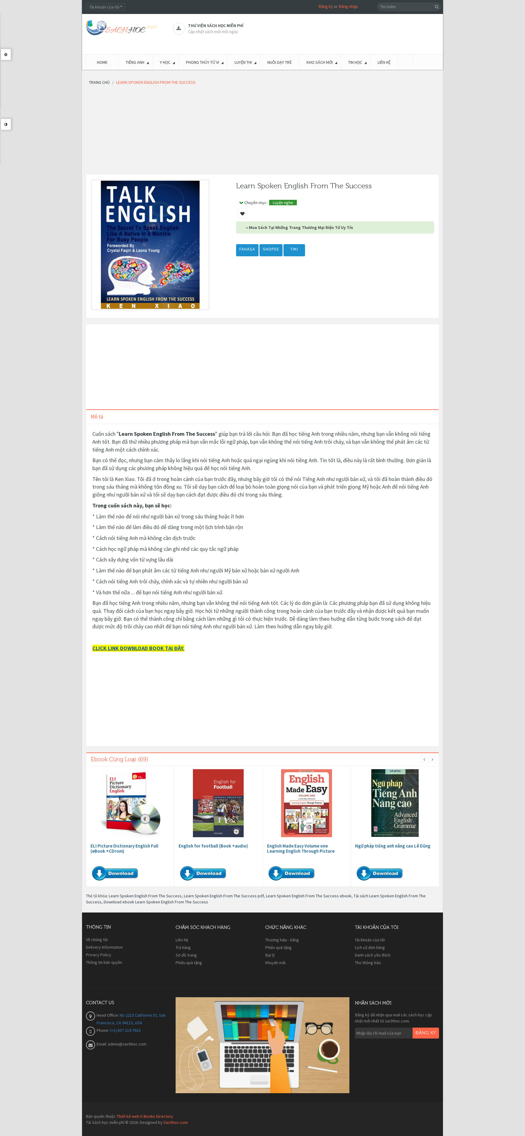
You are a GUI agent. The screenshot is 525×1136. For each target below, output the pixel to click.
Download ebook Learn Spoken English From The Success (156, 902)
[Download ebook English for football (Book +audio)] (218, 803)
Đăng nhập (348, 6)
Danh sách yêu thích (372, 955)
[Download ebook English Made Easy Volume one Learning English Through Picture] (306, 803)
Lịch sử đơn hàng (370, 947)
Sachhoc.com (175, 1122)
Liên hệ (182, 940)
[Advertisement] (262, 131)
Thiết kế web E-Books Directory (145, 1116)
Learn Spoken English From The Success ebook (309, 896)
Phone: (103, 1030)
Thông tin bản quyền (104, 962)
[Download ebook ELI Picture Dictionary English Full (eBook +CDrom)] (130, 803)
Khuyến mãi (275, 962)
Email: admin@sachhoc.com (121, 1044)
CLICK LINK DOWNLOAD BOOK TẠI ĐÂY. (138, 648)
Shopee (271, 249)
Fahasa (247, 249)
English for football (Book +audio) (213, 845)
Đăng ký (325, 6)
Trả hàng (183, 947)
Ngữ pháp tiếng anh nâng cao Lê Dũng (393, 845)
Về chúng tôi (97, 939)
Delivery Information (104, 947)
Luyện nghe (283, 202)
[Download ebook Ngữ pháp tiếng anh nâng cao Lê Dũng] (395, 803)
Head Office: (108, 1015)
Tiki (294, 249)
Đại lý (270, 955)
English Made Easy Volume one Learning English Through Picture (301, 848)
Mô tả (97, 416)
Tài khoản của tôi (370, 940)
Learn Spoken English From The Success (145, 896)
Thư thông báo (368, 962)
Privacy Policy (98, 954)
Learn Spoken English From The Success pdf (224, 896)
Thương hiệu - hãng (282, 940)
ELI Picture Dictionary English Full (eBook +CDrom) (124, 848)
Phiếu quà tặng (189, 962)
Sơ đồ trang (186, 955)
